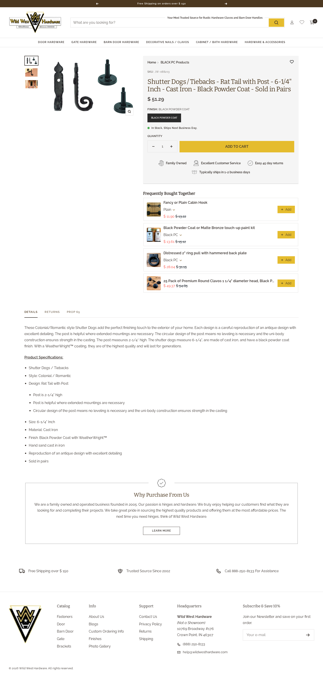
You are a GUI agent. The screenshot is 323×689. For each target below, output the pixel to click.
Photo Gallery (100, 646)
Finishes (95, 639)
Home (151, 62)
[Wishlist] (302, 23)
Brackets (64, 646)
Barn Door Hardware (121, 42)
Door (61, 624)
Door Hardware (51, 42)
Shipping (146, 639)
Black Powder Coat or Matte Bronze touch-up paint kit (209, 228)
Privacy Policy (150, 624)
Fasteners (65, 617)
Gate (60, 639)
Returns (52, 312)
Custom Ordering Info (106, 631)
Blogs (93, 624)
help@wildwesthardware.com (205, 652)
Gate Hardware (84, 42)
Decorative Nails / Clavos (167, 42)
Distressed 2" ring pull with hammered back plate (205, 253)
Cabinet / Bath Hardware (217, 42)
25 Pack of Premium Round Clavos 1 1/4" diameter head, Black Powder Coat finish (219, 281)
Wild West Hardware (33, 668)
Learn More (161, 530)
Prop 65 (73, 312)
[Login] (292, 22)
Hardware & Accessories (265, 42)
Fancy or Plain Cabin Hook (185, 202)
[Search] (276, 22)
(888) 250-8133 (194, 644)
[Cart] (312, 23)
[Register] (308, 635)
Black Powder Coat (164, 117)
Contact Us (148, 617)
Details (31, 312)
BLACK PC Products (175, 62)
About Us (96, 617)
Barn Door (65, 631)
